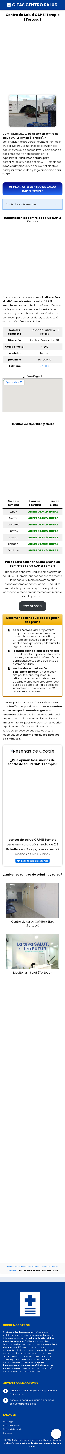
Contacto (7, 1433)
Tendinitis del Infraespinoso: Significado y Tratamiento (33, 1392)
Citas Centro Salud (35, 5)
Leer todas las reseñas (34, 860)
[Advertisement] (32, 58)
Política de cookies (12, 1425)
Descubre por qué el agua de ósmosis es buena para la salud (32, 1401)
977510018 (44, 366)
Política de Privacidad (13, 1429)
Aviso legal (8, 1421)
